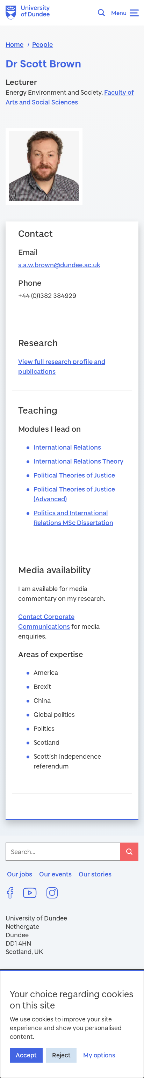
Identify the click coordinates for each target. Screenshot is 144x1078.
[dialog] (72, 1023)
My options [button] (99, 1055)
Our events (55, 874)
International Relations (67, 447)
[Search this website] (103, 12)
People (42, 44)
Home (14, 44)
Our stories (95, 874)
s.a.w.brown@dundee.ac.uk (59, 265)
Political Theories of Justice (74, 475)
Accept (26, 1055)
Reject (61, 1055)
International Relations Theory (78, 461)
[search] (129, 852)
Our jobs (19, 874)
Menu (119, 12)
